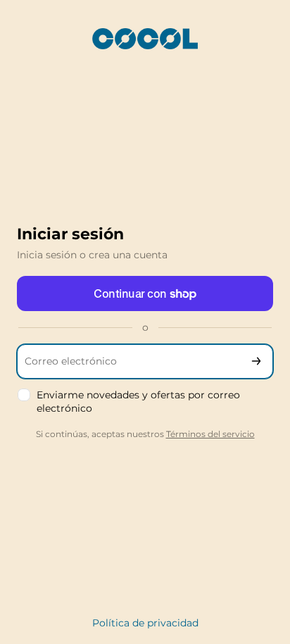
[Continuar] (256, 361)
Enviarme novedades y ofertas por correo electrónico (138, 402)
